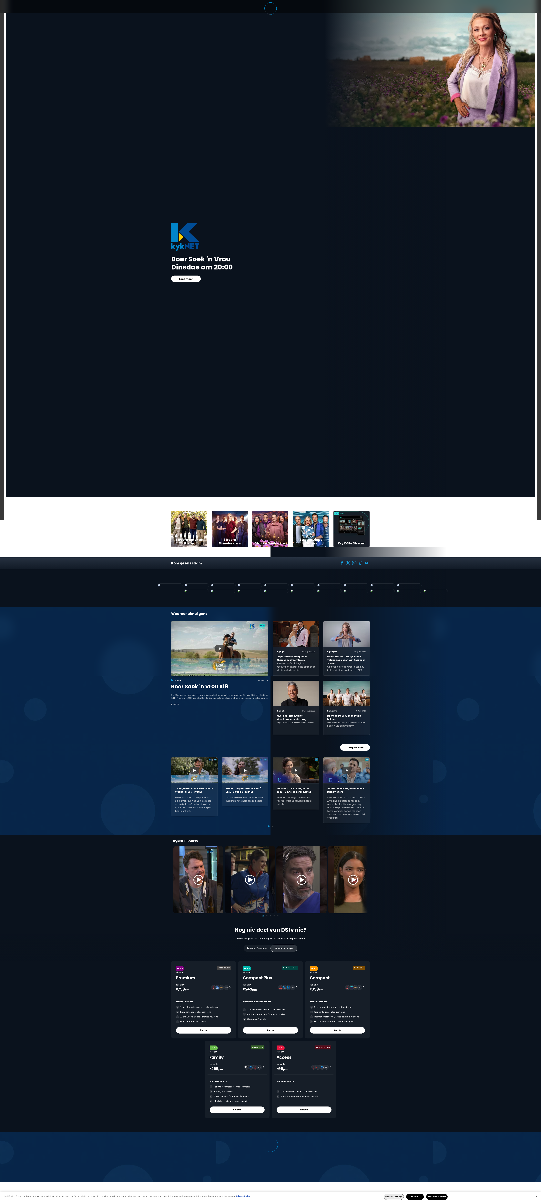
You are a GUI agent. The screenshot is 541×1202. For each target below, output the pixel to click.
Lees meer (186, 279)
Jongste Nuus (355, 747)
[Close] (536, 1196)
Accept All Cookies (437, 1196)
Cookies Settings (393, 1196)
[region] (270, 1197)
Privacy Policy (243, 1196)
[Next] (365, 880)
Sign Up (204, 1030)
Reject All (415, 1196)
